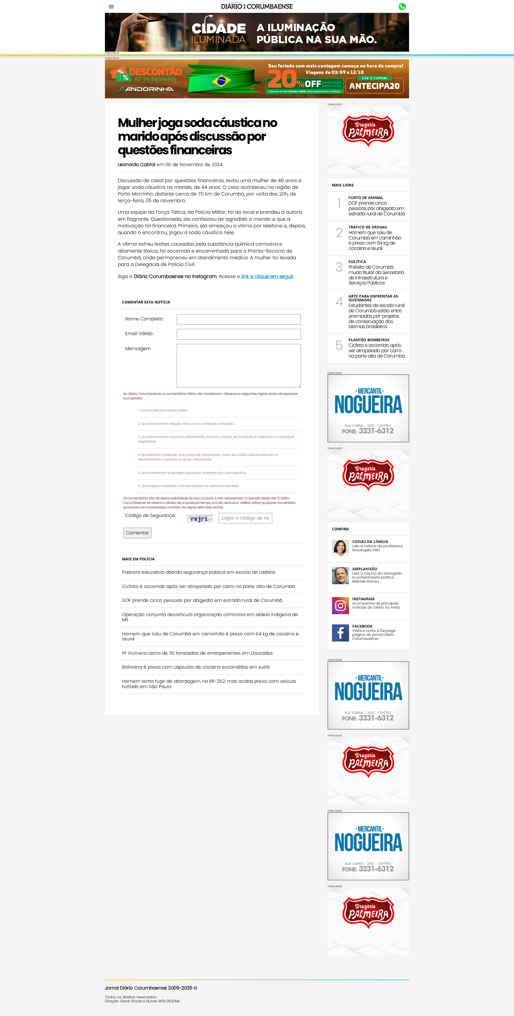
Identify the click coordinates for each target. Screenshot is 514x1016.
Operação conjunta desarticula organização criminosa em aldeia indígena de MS (210, 617)
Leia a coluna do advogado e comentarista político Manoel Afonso (377, 577)
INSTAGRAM (363, 598)
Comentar (137, 533)
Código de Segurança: (150, 515)
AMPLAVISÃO (364, 568)
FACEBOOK (362, 626)
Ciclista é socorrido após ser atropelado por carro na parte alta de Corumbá (208, 586)
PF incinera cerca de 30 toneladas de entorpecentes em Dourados (197, 653)
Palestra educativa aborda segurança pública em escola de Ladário (198, 572)
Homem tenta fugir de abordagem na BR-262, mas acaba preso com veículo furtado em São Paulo (209, 684)
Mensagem (138, 348)
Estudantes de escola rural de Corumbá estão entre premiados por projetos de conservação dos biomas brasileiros (376, 316)
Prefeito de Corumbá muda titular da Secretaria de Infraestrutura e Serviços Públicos (376, 275)
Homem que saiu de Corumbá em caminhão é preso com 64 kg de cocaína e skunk (210, 636)
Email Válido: (139, 333)
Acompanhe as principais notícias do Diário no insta (376, 605)
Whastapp (402, 6)
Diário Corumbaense (257, 6)
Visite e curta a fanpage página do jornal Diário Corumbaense (373, 634)
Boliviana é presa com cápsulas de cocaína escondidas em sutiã (195, 667)
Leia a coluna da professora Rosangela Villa (377, 548)
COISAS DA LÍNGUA (370, 541)
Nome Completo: (144, 319)
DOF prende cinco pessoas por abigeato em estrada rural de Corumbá (202, 600)
